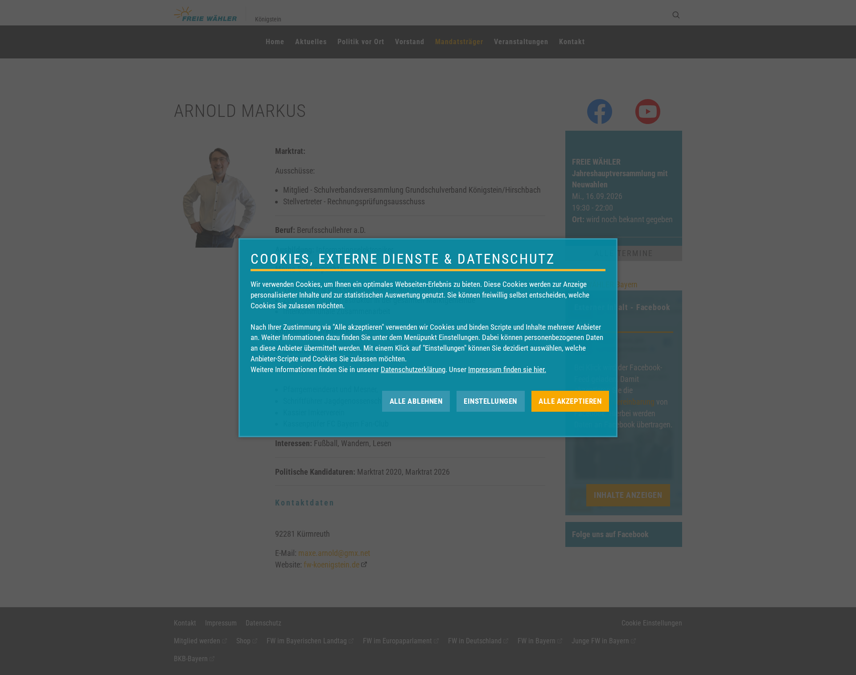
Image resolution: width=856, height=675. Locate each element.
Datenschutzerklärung (413, 369)
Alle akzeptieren (570, 400)
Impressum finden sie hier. (507, 369)
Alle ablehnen (416, 400)
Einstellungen (490, 400)
